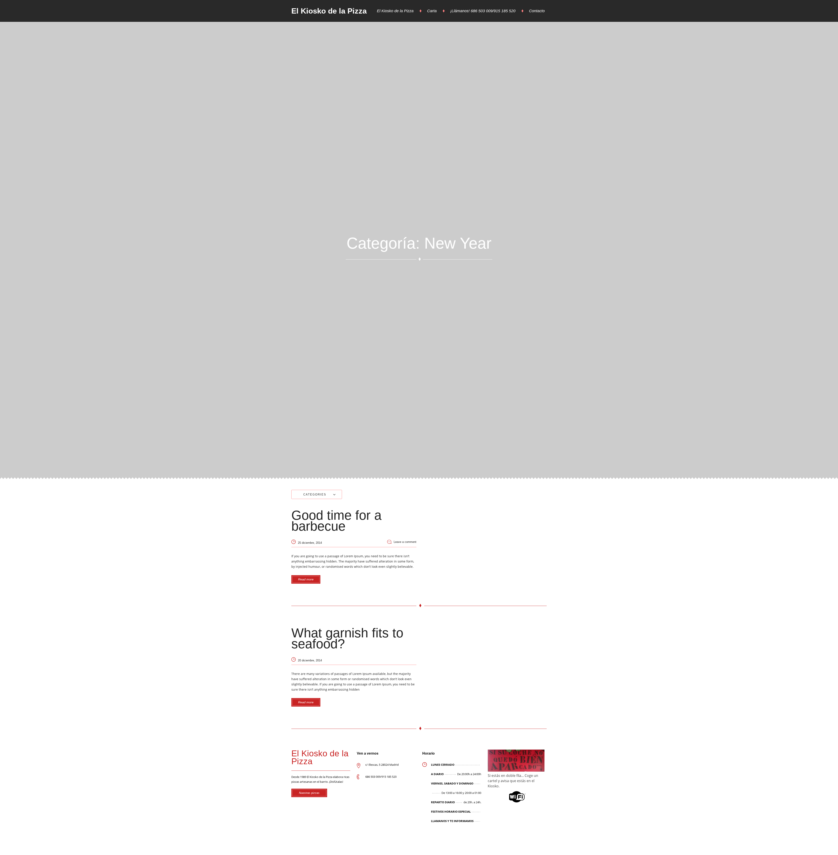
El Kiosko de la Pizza (329, 11)
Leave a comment (405, 542)
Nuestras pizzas (309, 793)
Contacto (537, 11)
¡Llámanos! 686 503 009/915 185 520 (482, 11)
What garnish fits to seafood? (347, 638)
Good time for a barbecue (336, 520)
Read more (306, 579)
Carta (432, 11)
